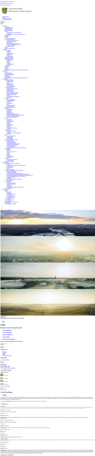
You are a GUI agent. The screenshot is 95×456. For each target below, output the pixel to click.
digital (8, 386)
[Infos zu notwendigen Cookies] (6, 403)
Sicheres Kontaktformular (7, 355)
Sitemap (4, 353)
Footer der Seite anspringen (5, 5)
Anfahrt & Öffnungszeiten (5, 359)
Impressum (4, 351)
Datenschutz (5, 352)
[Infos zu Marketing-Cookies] (9, 404)
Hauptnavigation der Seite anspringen (6, 1)
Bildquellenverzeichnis (4, 372)
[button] (4, 25)
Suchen (1, 21)
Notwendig (4, 403)
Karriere (4, 354)
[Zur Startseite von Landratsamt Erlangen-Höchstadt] (16, 14)
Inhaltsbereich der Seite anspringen (6, 3)
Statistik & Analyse (5, 404)
